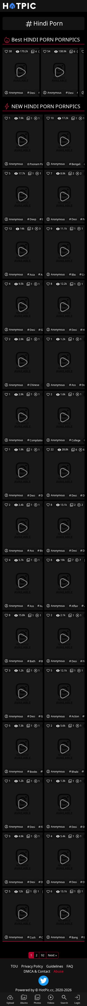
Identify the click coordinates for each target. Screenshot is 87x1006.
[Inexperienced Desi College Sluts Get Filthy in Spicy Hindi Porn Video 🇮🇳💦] (64, 417)
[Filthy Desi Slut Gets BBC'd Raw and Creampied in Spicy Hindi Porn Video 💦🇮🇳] (64, 251)
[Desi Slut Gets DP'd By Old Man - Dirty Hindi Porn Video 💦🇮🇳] (64, 472)
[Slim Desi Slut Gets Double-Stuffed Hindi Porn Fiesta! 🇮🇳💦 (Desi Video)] (23, 472)
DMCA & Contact (37, 971)
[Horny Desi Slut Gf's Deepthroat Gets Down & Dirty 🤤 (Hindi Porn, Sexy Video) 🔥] (23, 196)
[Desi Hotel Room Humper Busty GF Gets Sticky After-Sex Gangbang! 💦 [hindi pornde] (64, 914)
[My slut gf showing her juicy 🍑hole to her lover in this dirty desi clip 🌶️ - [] (64, 859)
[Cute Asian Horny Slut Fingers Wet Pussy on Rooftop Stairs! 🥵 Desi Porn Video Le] (23, 251)
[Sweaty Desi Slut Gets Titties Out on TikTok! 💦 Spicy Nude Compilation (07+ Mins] (23, 417)
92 (42, 955)
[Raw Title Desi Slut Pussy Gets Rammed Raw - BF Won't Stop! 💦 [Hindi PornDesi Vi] (64, 527)
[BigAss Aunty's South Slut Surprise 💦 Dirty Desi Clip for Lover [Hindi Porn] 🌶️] (23, 583)
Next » (52, 955)
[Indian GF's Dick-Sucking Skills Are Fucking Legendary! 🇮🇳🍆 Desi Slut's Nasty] (64, 693)
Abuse (59, 971)
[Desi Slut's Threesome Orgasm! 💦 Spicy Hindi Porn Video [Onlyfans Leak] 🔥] (64, 306)
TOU (14, 966)
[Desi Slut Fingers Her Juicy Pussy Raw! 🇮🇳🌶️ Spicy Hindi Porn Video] (23, 803)
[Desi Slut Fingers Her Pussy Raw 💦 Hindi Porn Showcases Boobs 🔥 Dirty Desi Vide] (23, 748)
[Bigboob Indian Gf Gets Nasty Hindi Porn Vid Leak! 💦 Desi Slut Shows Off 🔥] (23, 693)
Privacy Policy (32, 966)
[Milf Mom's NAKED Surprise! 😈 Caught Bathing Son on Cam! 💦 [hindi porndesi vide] (23, 638)
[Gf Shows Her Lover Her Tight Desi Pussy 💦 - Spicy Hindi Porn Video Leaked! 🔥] (23, 859)
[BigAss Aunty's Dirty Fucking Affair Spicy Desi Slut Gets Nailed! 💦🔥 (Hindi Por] (64, 583)
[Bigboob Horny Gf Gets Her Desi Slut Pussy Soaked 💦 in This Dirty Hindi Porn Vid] (64, 803)
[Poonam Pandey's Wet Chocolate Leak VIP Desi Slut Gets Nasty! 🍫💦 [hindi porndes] (23, 141)
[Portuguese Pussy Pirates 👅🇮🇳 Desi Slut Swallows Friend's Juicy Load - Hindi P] (64, 196)
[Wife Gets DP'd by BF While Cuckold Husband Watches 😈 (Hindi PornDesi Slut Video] (23, 914)
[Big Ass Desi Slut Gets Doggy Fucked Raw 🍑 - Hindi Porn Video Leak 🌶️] (23, 527)
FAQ (70, 966)
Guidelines (54, 966)
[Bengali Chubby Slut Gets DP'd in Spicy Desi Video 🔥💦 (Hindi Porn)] (64, 141)
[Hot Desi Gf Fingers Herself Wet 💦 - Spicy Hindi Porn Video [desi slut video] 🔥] (64, 638)
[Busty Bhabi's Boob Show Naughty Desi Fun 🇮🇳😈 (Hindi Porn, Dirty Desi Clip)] (64, 748)
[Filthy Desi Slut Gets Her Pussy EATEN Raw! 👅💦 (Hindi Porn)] (23, 306)
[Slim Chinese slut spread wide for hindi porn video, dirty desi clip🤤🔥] (23, 361)
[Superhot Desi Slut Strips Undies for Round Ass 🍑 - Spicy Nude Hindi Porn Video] (64, 361)
